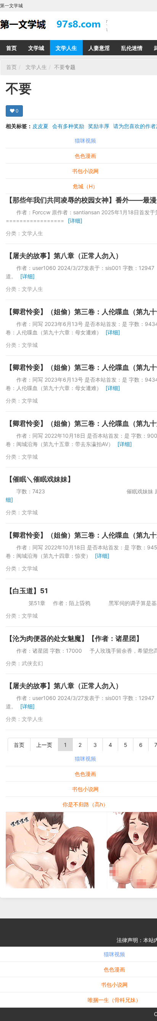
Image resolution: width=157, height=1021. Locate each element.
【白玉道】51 (27, 591)
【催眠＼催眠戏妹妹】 (40, 479)
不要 (59, 67)
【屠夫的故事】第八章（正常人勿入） (64, 256)
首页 (11, 48)
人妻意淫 (99, 48)
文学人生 (66, 48)
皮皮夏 (40, 126)
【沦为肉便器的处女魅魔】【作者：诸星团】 (74, 638)
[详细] (75, 220)
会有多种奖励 (68, 126)
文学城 (36, 48)
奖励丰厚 (98, 126)
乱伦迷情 (132, 48)
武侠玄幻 (32, 663)
